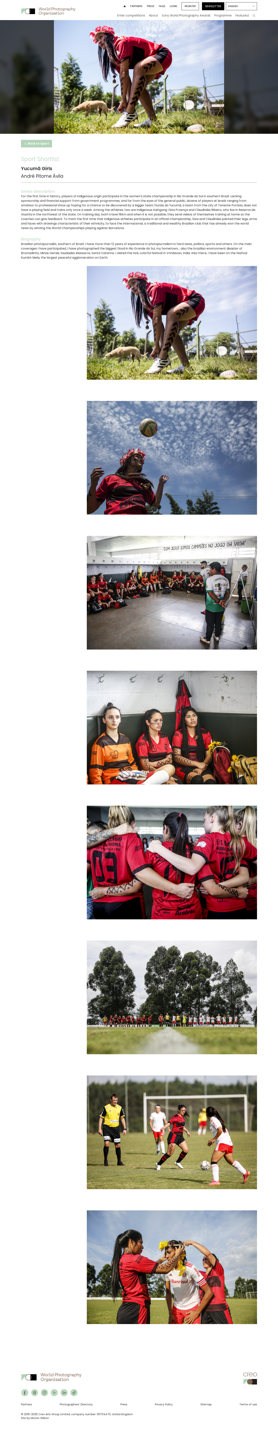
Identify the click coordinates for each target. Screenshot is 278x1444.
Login (173, 6)
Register (190, 6)
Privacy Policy (164, 1404)
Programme (223, 15)
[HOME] (124, 6)
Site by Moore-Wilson (35, 1418)
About (153, 15)
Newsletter (213, 6)
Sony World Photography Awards (186, 15)
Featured (242, 15)
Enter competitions (131, 15)
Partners (136, 6)
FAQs (162, 6)
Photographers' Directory (76, 1404)
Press (150, 6)
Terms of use (248, 1404)
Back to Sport (38, 143)
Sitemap (206, 1404)
